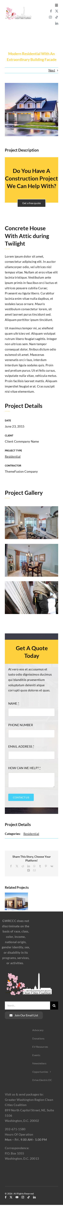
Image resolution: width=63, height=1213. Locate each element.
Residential (13, 456)
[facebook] (51, 11)
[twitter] (56, 11)
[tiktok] (56, 17)
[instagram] (50, 17)
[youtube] (17, 1197)
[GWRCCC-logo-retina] (18, 7)
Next (51, 70)
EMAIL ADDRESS (21, 746)
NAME (13, 703)
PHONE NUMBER (20, 725)
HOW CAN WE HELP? (24, 768)
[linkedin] (56, 23)
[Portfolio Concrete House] (31, 48)
